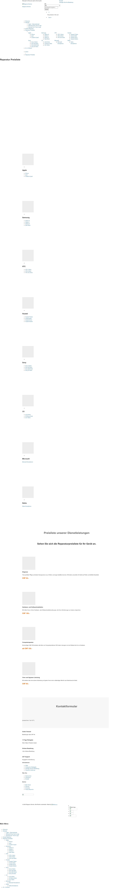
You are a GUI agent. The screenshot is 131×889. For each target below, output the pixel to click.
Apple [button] (29, 33)
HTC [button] (56, 33)
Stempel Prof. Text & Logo (34, 27)
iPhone (33, 34)
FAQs (26, 765)
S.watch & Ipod (35, 37)
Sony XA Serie (34, 43)
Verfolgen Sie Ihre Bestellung (66, 2)
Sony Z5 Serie (34, 46)
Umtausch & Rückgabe (30, 767)
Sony (7, 867)
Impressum (28, 777)
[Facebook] (22, 792)
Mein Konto (28, 785)
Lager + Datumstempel (33, 24)
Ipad (32, 36)
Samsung (8, 846)
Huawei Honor (74, 37)
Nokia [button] (69, 40)
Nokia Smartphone (74, 42)
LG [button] (42, 40)
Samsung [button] (43, 33)
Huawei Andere (74, 39)
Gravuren (27, 21)
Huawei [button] (69, 33)
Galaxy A (47, 34)
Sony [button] (29, 40)
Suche (46, 9)
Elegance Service (26, 6)
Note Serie (47, 39)
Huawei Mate (74, 36)
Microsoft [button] (57, 40)
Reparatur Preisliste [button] (30, 30)
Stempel (27, 786)
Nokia (7, 884)
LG (6, 875)
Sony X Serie (34, 42)
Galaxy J (47, 36)
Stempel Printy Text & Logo (34, 25)
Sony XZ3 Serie (35, 45)
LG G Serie (47, 42)
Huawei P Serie (74, 34)
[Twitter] (23, 792)
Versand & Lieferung (30, 770)
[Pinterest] (25, 792)
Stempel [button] (27, 22)
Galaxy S (47, 37)
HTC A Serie (60, 36)
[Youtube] (24, 792)
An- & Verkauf (28, 48)
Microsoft (8, 881)
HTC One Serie (61, 37)
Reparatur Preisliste (8, 838)
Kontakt (61, 1)
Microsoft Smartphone (60, 42)
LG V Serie (47, 45)
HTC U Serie (61, 34)
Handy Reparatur (29, 28)
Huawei (8, 860)
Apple (7, 840)
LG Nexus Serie (48, 43)
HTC (7, 853)
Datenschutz (28, 776)
